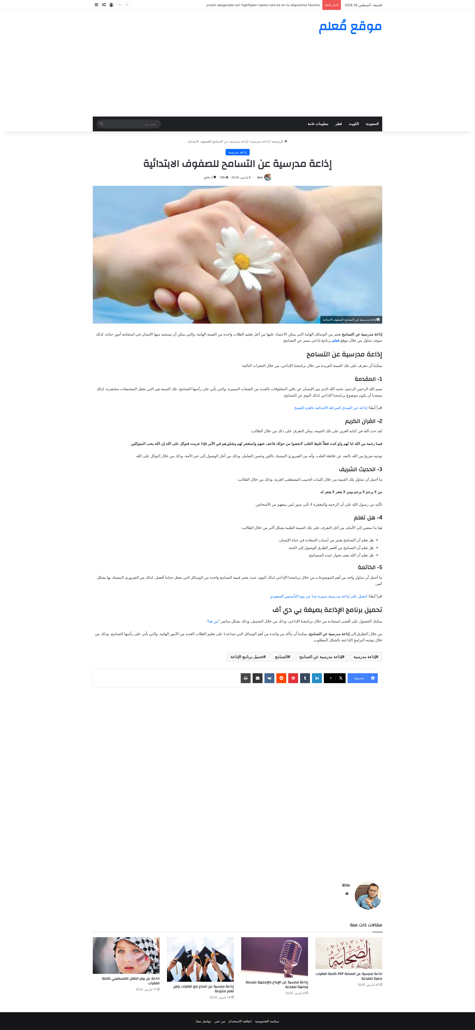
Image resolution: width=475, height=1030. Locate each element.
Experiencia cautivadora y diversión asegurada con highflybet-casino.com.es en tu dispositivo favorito (241, 5)
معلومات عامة (318, 124)
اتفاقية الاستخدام (240, 1021)
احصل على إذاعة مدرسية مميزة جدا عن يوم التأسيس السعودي (318, 596)
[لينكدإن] (317, 678)
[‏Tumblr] (305, 678)
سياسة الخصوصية (267, 1021)
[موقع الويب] (347, 894)
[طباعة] (246, 678)
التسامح (281, 656)
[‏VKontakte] (269, 678)
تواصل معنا (203, 1021)
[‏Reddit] (281, 678)
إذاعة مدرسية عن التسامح (320, 656)
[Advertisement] (237, 79)
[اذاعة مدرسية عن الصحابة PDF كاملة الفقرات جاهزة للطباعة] (348, 953)
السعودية (372, 124)
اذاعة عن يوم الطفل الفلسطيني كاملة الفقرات (131, 980)
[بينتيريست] (293, 678)
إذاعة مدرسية (260, 141)
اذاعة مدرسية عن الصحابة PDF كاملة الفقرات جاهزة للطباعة (349, 976)
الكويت (354, 124)
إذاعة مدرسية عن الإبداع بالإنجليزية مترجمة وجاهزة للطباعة (277, 984)
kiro (260, 177)
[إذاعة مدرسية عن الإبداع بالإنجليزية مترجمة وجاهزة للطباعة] (274, 957)
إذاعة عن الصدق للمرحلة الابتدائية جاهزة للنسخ (330, 407)
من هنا (213, 621)
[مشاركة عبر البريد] (257, 678)
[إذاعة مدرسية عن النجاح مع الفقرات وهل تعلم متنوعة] (200, 959)
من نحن (219, 1021)
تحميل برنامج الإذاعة (247, 656)
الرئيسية (278, 141)
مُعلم (335, 340)
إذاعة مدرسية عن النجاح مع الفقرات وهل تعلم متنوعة (203, 988)
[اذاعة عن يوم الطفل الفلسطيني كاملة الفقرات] (126, 955)
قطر (338, 124)
